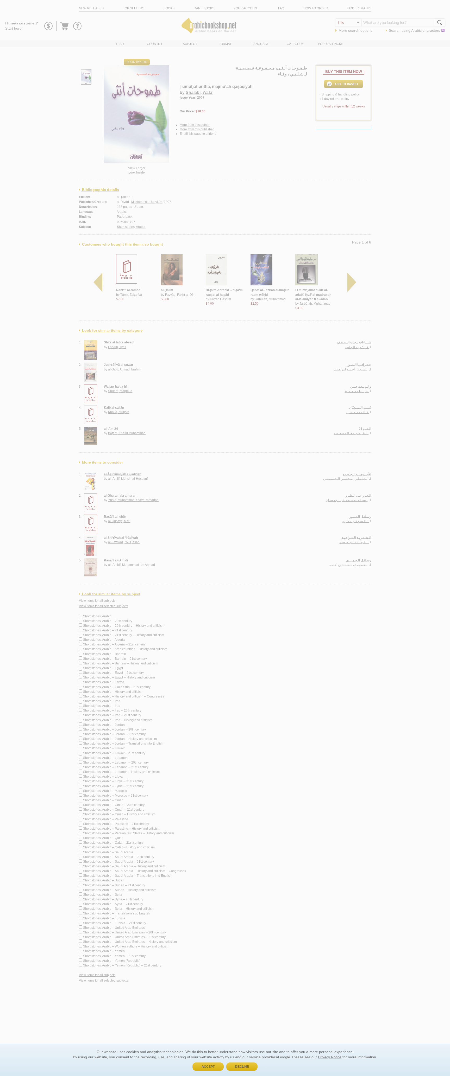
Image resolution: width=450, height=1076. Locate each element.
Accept (208, 1066)
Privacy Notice (329, 1057)
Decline (242, 1066)
